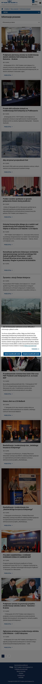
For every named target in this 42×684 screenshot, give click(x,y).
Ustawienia (34, 349)
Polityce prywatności (30, 346)
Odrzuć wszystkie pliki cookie (12, 354)
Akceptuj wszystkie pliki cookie (31, 354)
